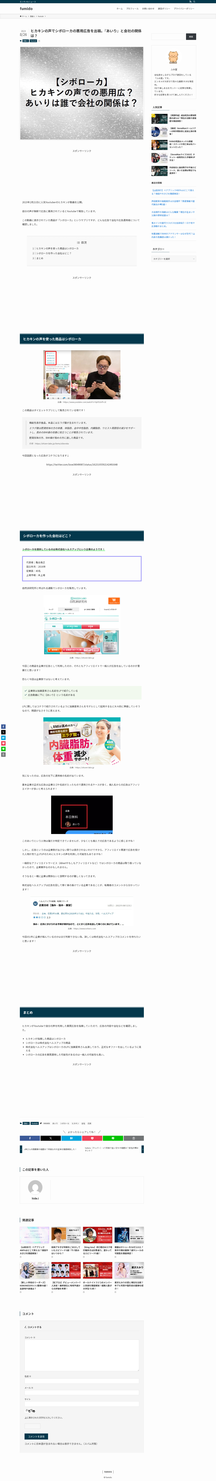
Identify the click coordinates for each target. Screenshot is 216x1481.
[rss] (190, 1)
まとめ (39, 258)
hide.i (35, 1198)
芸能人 (25, 41)
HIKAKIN (46, 1123)
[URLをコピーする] (134, 1138)
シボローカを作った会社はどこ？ (54, 253)
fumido (26, 8)
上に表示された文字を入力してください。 (44, 1417)
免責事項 (108, 1471)
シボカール (64, 1123)
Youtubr (33, 41)
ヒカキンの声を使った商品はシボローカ (57, 248)
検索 (191, 36)
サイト (28, 1399)
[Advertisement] (82, 173)
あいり (55, 1123)
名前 (28, 1376)
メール (29, 1387)
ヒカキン (75, 1123)
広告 (89, 1123)
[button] (30, 1138)
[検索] (194, 1)
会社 (83, 1123)
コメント (30, 1337)
